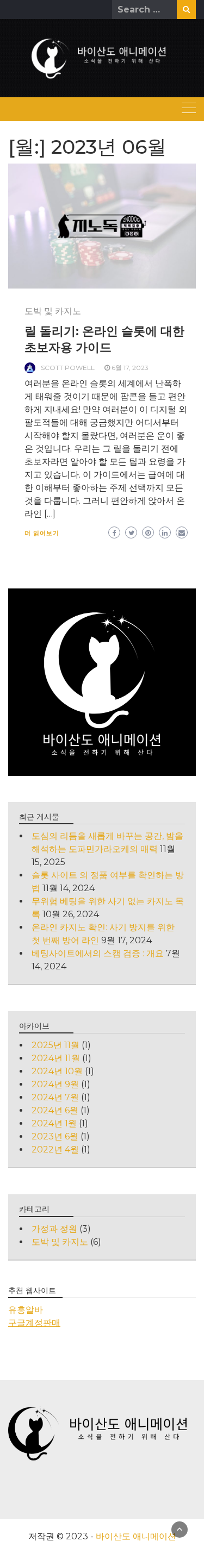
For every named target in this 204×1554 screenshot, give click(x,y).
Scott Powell (68, 368)
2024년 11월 (56, 1058)
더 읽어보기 (41, 533)
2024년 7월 (55, 1097)
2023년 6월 (55, 1136)
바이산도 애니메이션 (136, 1536)
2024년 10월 (57, 1071)
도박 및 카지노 (52, 311)
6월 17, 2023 (130, 368)
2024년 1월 (54, 1123)
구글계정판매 (34, 1323)
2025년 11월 (55, 1045)
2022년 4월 (55, 1149)
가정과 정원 (54, 1229)
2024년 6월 (55, 1110)
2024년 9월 (55, 1084)
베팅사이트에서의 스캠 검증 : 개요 (98, 953)
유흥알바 (25, 1310)
